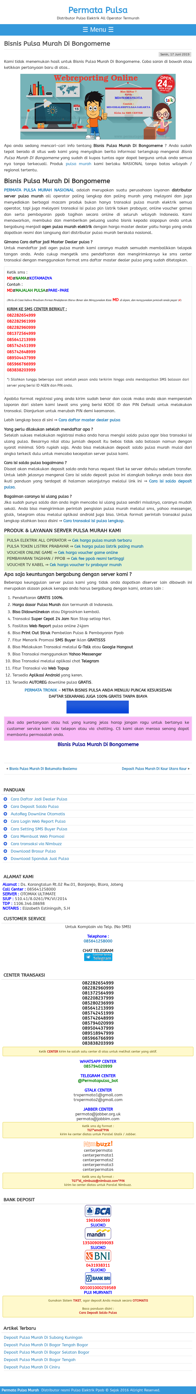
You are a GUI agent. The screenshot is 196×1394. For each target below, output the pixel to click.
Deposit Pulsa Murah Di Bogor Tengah (40, 1359)
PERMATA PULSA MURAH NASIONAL (39, 190)
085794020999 (98, 1066)
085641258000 (98, 941)
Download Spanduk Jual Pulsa (40, 858)
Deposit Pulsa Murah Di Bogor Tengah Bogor (46, 1344)
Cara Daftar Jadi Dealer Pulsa (39, 799)
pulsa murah (78, 163)
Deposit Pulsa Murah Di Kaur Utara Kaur (154, 769)
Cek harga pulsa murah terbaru (102, 540)
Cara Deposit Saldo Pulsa (35, 806)
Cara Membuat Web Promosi (37, 836)
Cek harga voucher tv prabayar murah (86, 564)
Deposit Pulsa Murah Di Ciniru (32, 1367)
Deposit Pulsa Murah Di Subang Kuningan (43, 1337)
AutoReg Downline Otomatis (38, 813)
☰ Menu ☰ (98, 29)
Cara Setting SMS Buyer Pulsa (39, 829)
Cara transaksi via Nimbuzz (36, 843)
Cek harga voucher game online (88, 552)
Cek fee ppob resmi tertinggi (97, 558)
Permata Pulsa (98, 10)
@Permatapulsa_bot (98, 1080)
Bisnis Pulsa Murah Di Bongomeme (57, 43)
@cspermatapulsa (98, 964)
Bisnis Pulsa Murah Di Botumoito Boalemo (43, 769)
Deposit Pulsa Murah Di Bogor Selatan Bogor (46, 1352)
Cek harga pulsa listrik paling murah (108, 546)
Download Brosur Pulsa (33, 851)
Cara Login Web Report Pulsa (38, 821)
